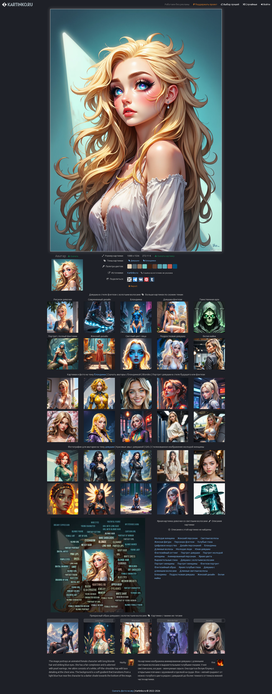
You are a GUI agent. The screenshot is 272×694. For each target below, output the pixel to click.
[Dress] (76, 558)
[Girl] (120, 569)
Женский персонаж (187, 538)
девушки (109, 447)
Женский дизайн (206, 574)
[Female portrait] (111, 606)
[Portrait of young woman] (125, 600)
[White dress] (129, 556)
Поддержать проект (206, 4)
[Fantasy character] (132, 587)
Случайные (251, 4)
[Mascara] (133, 566)
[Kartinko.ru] (99, 584)
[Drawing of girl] (62, 579)
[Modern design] (122, 596)
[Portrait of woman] (125, 535)
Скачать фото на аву (123, 691)
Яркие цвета (205, 556)
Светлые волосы (209, 538)
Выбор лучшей (231, 4)
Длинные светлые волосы (193, 571)
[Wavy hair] (122, 550)
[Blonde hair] (123, 559)
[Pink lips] (74, 554)
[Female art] (70, 535)
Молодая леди (184, 549)
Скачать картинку (165, 256)
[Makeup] (101, 592)
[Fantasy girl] (129, 538)
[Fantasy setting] (93, 531)
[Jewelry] (101, 588)
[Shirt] (74, 566)
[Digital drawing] (61, 566)
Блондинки (150, 260)
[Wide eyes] (94, 522)
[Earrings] (122, 563)
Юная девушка (202, 549)
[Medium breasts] (129, 581)
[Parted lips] (118, 545)
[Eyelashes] (116, 588)
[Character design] (92, 597)
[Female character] (129, 573)
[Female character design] (79, 605)
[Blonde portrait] (82, 609)
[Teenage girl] (136, 592)
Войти (266, 4)
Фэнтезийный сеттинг (166, 553)
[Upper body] (117, 584)
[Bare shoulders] (106, 537)
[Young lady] (135, 549)
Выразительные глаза (166, 560)
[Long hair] (106, 545)
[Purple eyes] (65, 559)
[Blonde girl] (72, 570)
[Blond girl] (75, 541)
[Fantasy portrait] (72, 547)
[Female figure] (107, 597)
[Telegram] (135, 279)
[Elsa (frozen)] (90, 590)
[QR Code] (129, 279)
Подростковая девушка (182, 574)
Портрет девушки (190, 553)
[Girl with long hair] (110, 525)
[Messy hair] (86, 544)
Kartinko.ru (132, 273)
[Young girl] (76, 587)
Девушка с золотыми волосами (197, 560)
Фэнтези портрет (209, 563)
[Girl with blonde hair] (111, 529)
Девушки (134, 260)
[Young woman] (90, 593)
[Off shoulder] (134, 569)
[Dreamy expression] (61, 524)
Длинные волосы (163, 549)
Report (133, 286)
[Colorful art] (72, 594)
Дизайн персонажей (190, 545)
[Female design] (97, 605)
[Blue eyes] (122, 577)
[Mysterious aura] (132, 524)
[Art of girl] (83, 535)
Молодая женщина (164, 538)
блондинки (100, 374)
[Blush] (87, 586)
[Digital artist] (62, 551)
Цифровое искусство (165, 545)
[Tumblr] (152, 279)
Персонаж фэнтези (184, 542)
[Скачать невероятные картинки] (17, 4)
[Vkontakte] (141, 279)
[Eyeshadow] (90, 540)
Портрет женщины (164, 563)
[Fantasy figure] (71, 574)
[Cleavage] (117, 542)
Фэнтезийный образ (165, 567)
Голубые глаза (204, 542)
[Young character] (88, 525)
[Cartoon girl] (130, 531)
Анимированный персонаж (181, 556)
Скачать (74, 256)
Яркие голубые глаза (189, 567)
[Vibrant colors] (73, 590)
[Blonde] (102, 541)
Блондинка (210, 545)
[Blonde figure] (77, 531)
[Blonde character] (74, 599)
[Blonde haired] (130, 544)
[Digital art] (75, 581)
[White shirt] (121, 593)
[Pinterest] (146, 279)
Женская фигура (162, 542)
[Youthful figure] (113, 521)
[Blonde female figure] (133, 604)
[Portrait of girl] (94, 601)
